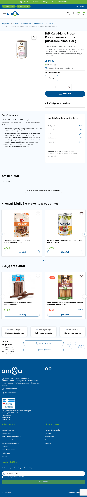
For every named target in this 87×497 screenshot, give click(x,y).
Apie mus (5, 446)
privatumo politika (17, 477)
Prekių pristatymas (8, 430)
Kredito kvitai (49, 437)
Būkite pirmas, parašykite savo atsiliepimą (43, 190)
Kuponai (48, 443)
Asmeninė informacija (52, 430)
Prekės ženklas (50, 46)
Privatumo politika (8, 440)
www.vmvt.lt (6, 420)
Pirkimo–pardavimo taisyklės (11, 437)
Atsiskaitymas (6, 433)
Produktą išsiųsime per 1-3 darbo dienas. (61, 68)
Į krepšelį (22, 252)
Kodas (66, 46)
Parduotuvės (80, 6)
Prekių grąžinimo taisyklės (10, 443)
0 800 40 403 (6, 415)
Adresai (47, 440)
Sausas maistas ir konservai (32, 24)
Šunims (16, 24)
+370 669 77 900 (45, 343)
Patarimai (5, 456)
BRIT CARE (58, 46)
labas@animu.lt (45, 350)
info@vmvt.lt (6, 417)
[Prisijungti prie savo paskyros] (73, 13)
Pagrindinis (6, 24)
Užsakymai (48, 433)
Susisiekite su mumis (8, 450)
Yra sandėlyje (51, 65)
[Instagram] (50, 368)
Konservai (49, 24)
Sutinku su (14, 477)
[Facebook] (46, 368)
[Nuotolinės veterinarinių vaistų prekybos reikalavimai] (8, 403)
